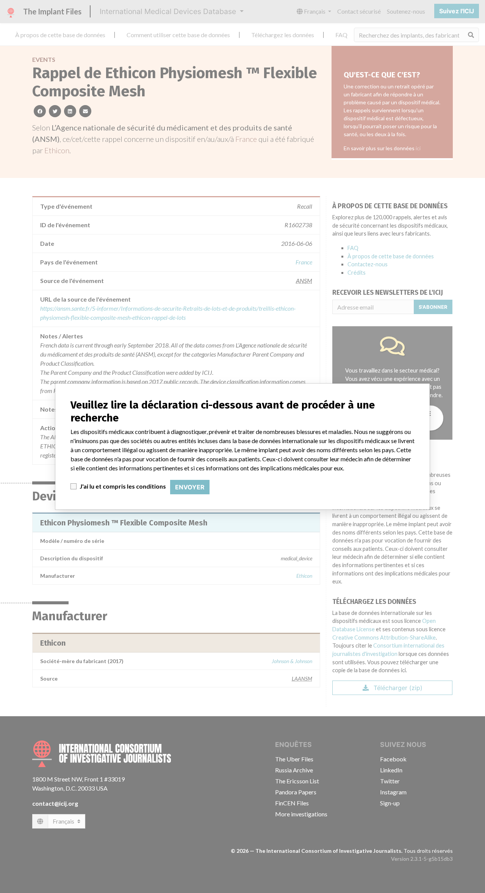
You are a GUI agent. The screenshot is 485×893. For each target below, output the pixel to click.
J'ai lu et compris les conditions (123, 486)
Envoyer (190, 487)
